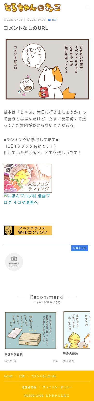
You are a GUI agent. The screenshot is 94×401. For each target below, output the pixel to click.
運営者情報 (29, 387)
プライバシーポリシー (57, 387)
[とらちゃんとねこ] (32, 7)
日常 (54, 20)
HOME (8, 376)
